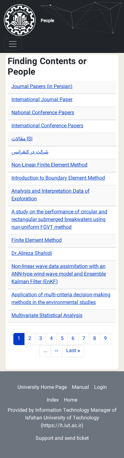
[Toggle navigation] (13, 44)
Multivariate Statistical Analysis (46, 316)
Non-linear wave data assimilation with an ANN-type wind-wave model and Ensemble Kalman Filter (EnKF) (58, 274)
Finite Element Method (36, 241)
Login (100, 388)
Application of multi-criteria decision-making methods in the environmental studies (60, 299)
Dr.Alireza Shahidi (31, 254)
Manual (80, 388)
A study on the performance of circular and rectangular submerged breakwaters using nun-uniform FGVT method (59, 220)
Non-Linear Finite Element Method (49, 165)
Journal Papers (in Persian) (41, 87)
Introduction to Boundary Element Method (58, 178)
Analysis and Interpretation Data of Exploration (50, 195)
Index (53, 400)
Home (70, 400)
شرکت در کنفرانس (29, 152)
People (47, 21)
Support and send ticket (62, 439)
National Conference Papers (42, 113)
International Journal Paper (41, 100)
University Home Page (42, 388)
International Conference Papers (47, 126)
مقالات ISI (21, 139)
